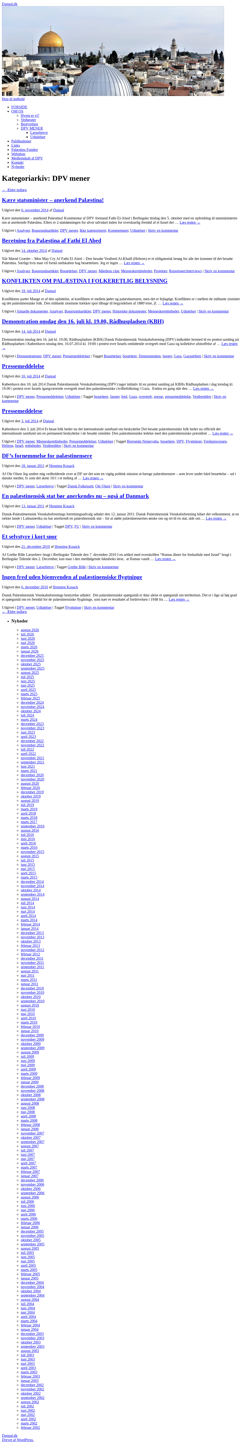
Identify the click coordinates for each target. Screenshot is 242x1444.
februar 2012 (30, 954)
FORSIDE (19, 107)
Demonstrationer (29, 356)
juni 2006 (28, 1206)
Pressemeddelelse (23, 366)
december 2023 (32, 724)
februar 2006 (30, 1223)
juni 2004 (28, 1308)
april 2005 (28, 1265)
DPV (180, 441)
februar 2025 (30, 698)
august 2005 (30, 1248)
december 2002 (32, 1385)
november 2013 (32, 937)
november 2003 (32, 1338)
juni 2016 (28, 839)
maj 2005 (28, 1261)
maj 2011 (28, 975)
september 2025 (32, 668)
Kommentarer (118, 230)
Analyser (23, 230)
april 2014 (28, 916)
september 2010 (32, 1001)
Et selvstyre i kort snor (29, 536)
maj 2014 (28, 911)
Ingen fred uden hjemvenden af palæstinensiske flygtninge (72, 577)
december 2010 (32, 988)
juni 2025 (28, 681)
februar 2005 (30, 1274)
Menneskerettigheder (136, 271)
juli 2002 (27, 1406)
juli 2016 (27, 835)
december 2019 (32, 792)
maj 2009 (28, 1065)
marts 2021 (29, 771)
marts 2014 (29, 920)
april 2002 (28, 1419)
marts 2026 (29, 647)
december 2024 (32, 702)
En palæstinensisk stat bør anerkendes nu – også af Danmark (75, 496)
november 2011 (32, 963)
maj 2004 (28, 1312)
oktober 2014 (31, 890)
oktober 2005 (31, 1240)
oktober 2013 (31, 941)
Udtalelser (37, 137)
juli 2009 (27, 1056)
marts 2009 (29, 1074)
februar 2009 (30, 1078)
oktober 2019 (31, 796)
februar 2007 (30, 1172)
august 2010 (30, 1005)
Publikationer (21, 141)
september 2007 (32, 1142)
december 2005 (32, 1231)
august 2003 (30, 1351)
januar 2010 (30, 1031)
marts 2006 (29, 1219)
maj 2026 (28, 643)
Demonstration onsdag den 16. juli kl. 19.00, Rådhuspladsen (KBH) (83, 321)
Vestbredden (202, 397)
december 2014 (32, 882)
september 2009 (32, 1048)
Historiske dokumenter (129, 311)
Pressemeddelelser (76, 356)
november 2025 (32, 660)
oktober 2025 (31, 664)
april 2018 (28, 813)
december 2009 (32, 1035)
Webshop (18, 154)
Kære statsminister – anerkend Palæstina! (53, 200)
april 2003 (28, 1368)
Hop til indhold (13, 99)
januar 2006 (30, 1227)
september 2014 (32, 894)
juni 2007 (28, 1155)
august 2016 (30, 830)
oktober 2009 (31, 1044)
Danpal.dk (9, 4)
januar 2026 (30, 651)
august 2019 (30, 801)
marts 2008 (29, 1120)
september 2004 (32, 1295)
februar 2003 (30, 1376)
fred (124, 397)
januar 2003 (30, 1381)
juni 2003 (28, 1359)
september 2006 (32, 1193)
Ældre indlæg (14, 190)
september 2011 (32, 967)
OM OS (17, 111)
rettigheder (33, 446)
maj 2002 (28, 1415)
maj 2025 (28, 685)
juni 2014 (28, 907)
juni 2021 (28, 766)
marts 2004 (29, 1321)
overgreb (145, 397)
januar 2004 (30, 1329)
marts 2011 (29, 980)
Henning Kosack (61, 466)
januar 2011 (29, 984)
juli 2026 (27, 634)
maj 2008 (28, 1112)
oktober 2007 (31, 1137)
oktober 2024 (31, 711)
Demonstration (150, 356)
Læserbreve (39, 133)
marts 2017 (29, 822)
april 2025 (28, 690)
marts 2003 (29, 1372)
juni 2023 (28, 732)
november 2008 (32, 1091)
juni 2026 (28, 638)
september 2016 (32, 826)
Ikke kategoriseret (93, 230)
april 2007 (28, 1163)
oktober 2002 (31, 1393)
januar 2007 (30, 1176)
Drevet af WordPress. (18, 1440)
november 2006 (32, 1184)
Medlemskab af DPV (27, 158)
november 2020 (32, 779)
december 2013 (32, 933)
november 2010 (32, 992)
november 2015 (32, 852)
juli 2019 (27, 805)
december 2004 (32, 1283)
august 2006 (30, 1197)
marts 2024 (29, 719)
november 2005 (32, 1236)
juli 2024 (27, 715)
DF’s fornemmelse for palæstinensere (47, 456)
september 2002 (32, 1398)
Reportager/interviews (185, 271)
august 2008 (30, 1103)
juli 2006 (27, 1201)
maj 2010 (28, 1014)
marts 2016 (29, 847)
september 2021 (32, 762)
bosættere (130, 356)
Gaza (178, 356)
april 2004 (28, 1317)
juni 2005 (28, 1257)
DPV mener (69, 230)
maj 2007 (28, 1159)
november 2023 (32, 728)
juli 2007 (27, 1150)
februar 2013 (30, 946)
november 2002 (32, 1389)
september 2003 (32, 1346)
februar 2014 (30, 924)
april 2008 (28, 1116)
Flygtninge (194, 441)
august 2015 (30, 856)
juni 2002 (28, 1410)
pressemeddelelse (178, 397)
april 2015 (28, 873)
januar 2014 (30, 928)
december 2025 (32, 656)
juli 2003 (27, 1355)
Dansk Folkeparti (80, 486)
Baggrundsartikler (45, 230)
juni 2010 (28, 1010)
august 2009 (30, 1052)
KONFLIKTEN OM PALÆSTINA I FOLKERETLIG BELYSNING (85, 281)
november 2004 (32, 1287)
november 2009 (32, 1039)
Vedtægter (28, 120)
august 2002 (30, 1402)
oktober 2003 (31, 1342)
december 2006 (32, 1180)
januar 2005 (30, 1278)
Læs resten (190, 222)
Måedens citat (109, 271)
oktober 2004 (31, 1291)
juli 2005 (27, 1253)
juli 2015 (27, 860)
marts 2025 (29, 694)
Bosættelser (68, 271)
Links (15, 145)
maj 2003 (28, 1364)
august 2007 (30, 1146)
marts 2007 (29, 1167)
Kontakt (17, 162)
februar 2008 (30, 1125)
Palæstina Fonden (24, 150)
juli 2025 (27, 677)
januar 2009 (30, 1082)
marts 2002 (29, 1423)
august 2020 (30, 783)
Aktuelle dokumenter (32, 311)
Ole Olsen (102, 486)
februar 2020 (30, 788)
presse (158, 397)
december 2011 (32, 958)
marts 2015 (29, 877)
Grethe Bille (77, 567)
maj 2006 (28, 1210)
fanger (167, 356)
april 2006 (28, 1214)
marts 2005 (29, 1270)
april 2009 (28, 1069)
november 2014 (32, 886)
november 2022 (32, 745)
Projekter (160, 271)
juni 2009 (28, 1061)
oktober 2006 (31, 1189)
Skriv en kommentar (163, 230)
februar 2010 (30, 1027)
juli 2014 (27, 903)
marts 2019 (29, 809)
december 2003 (32, 1334)
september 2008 (32, 1099)
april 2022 (28, 754)
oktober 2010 (31, 997)
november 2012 (32, 950)
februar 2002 (30, 1428)
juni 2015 (28, 865)
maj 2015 (28, 869)
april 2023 (28, 737)
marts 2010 (29, 1022)
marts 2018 (29, 818)
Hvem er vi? (30, 116)
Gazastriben (192, 356)
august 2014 (30, 899)
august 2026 (30, 630)
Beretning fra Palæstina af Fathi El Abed (51, 240)
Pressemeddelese (22, 411)
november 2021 (32, 758)
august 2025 (30, 673)
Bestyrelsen (29, 124)
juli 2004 (27, 1304)
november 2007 (32, 1133)
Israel (19, 446)
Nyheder (17, 167)
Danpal (58, 210)
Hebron (7, 446)
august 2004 (30, 1300)
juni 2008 (28, 1108)
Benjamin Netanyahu (143, 441)
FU (76, 526)
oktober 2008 (31, 1095)
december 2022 (32, 741)
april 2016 (28, 843)
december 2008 (32, 1086)
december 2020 (32, 775)
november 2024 (32, 707)
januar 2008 (30, 1129)
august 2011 (30, 971)
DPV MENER (32, 128)
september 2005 (32, 1244)
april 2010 (28, 1018)
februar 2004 (30, 1325)
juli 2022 (27, 749)
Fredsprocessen (215, 441)
